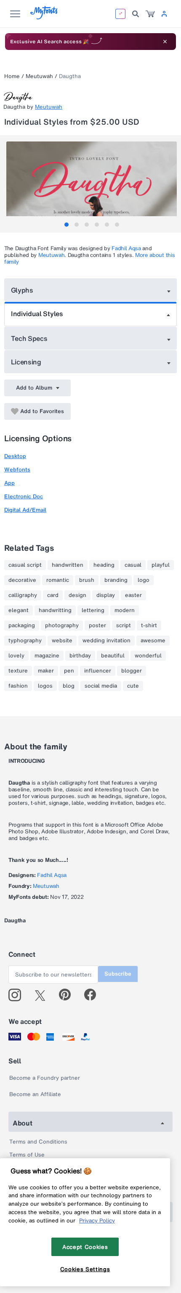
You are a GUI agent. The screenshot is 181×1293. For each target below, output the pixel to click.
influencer (97, 670)
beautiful (113, 655)
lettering (93, 610)
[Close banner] (165, 41)
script (123, 625)
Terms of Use (27, 1155)
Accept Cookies (85, 1247)
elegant (18, 610)
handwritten (67, 565)
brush (86, 580)
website (62, 640)
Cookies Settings (85, 1269)
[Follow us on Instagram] (17, 995)
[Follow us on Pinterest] (68, 995)
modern (124, 610)
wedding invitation (106, 640)
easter (133, 595)
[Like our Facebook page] (93, 995)
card (53, 595)
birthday (80, 655)
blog (69, 686)
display (105, 595)
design (77, 595)
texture (18, 670)
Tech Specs (29, 338)
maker (46, 670)
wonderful (148, 655)
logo (143, 580)
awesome (153, 640)
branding (116, 580)
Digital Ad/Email (25, 510)
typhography (25, 640)
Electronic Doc (23, 496)
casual (133, 565)
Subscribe (117, 974)
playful (161, 565)
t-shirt (149, 625)
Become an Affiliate (35, 1094)
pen (69, 670)
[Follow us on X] (43, 995)
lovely (16, 655)
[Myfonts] (44, 17)
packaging (21, 625)
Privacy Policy (97, 1220)
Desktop (15, 456)
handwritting (55, 610)
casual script (25, 565)
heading (103, 565)
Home (12, 76)
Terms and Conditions (38, 1142)
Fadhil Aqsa (126, 248)
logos (45, 686)
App (9, 483)
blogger (131, 670)
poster (97, 625)
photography (62, 625)
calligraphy (22, 595)
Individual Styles (37, 314)
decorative (22, 580)
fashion (18, 686)
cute (133, 686)
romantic (57, 580)
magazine (47, 655)
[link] (150, 13)
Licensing (26, 362)
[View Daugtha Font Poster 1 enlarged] (91, 183)
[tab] (66, 224)
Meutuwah (39, 76)
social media (101, 686)
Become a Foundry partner (44, 1078)
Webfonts (17, 470)
